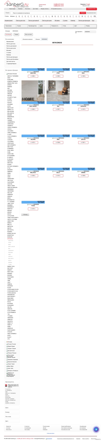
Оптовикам (83, 427)
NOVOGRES (10, 277)
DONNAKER (10, 148)
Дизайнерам (83, 426)
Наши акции (12, 8)
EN (6, 384)
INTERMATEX (10, 199)
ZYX (8, 339)
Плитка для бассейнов (12, 59)
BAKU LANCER (11, 246)
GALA (8, 175)
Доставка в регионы (66, 427)
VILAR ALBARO (11, 330)
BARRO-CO (10, 109)
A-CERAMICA (8, 390)
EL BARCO (10, 157)
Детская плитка (11, 61)
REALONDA (10, 298)
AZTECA (9, 100)
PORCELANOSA (11, 293)
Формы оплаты (45, 8)
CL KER (9, 134)
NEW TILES (10, 271)
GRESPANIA (10, 191)
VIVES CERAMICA (11, 333)
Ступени (65, 20)
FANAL (9, 173)
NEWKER (9, 273)
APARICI (9, 84)
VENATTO (10, 323)
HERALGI (9, 196)
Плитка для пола (20, 20)
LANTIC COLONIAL (12, 219)
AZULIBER (10, 104)
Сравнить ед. (91, 8)
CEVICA (9, 129)
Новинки (20, 8)
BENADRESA (10, 116)
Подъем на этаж (65, 429)
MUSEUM (9, 237)
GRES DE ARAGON (12, 187)
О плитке (27, 426)
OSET (9, 282)
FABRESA (9, 171)
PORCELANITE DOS (12, 291)
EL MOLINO (10, 159)
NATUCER (10, 268)
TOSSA (9, 264)
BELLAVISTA (10, 113)
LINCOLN (10, 256)
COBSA (9, 138)
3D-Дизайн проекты (56, 8)
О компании (28, 427)
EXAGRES (10, 169)
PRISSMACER (10, 294)
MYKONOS (10, 238)
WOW (8, 335)
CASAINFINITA (11, 122)
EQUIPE (9, 164)
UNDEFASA (10, 317)
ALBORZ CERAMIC (9, 398)
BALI (9, 248)
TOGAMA (9, 316)
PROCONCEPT (11, 296)
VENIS (8, 326)
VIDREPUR (10, 328)
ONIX (8, 280)
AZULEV (9, 102)
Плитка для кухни (47, 20)
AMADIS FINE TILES (12, 83)
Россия (14, 344)
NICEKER (9, 275)
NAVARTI (9, 270)
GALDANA (10, 252)
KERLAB (9, 210)
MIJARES (9, 231)
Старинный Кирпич (11, 63)
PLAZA (9, 287)
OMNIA (9, 278)
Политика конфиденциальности (65, 438)
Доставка (35, 8)
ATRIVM (9, 99)
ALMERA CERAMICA (12, 81)
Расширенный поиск (91, 12)
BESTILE (9, 118)
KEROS (9, 214)
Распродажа (46, 426)
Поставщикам (83, 429)
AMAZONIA (10, 240)
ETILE (8, 168)
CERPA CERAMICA (12, 127)
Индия (13, 346)
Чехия (12, 364)
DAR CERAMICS (11, 145)
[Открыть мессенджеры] (96, 429)
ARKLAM (9, 93)
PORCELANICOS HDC (13, 289)
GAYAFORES (10, 178)
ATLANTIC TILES (11, 97)
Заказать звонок (42, 4)
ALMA (6, 401)
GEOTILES (10, 180)
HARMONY (10, 194)
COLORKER (10, 141)
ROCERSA (10, 303)
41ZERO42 (8, 389)
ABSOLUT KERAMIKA (12, 76)
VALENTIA (10, 321)
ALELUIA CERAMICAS (10, 400)
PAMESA (9, 284)
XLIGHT (9, 337)
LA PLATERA (10, 215)
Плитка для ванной (33, 20)
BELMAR (9, 115)
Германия (15, 359)
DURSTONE (10, 153)
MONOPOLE (10, 235)
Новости (8, 426)
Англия (13, 357)
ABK (6, 391)
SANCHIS (9, 308)
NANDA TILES (10, 266)
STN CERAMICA (11, 312)
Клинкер (73, 20)
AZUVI (9, 106)
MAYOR (9, 228)
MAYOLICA (10, 226)
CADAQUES (10, 250)
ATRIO (9, 242)
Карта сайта (85, 438)
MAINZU (9, 222)
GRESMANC (10, 189)
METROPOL (10, 230)
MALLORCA (10, 258)
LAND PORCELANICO (12, 217)
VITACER (9, 331)
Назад (25, 214)
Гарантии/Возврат (66, 426)
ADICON (7, 396)
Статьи (8, 427)
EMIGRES (9, 161)
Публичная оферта (50, 433)
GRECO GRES (11, 185)
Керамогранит (9, 20)
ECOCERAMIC (11, 155)
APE (8, 88)
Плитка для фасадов (84, 20)
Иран (12, 366)
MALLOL (9, 224)
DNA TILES (10, 146)
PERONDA (10, 285)
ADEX (8, 77)
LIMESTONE (10, 221)
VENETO (9, 324)
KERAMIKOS (10, 207)
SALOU (9, 260)
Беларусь (15, 370)
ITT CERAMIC (10, 201)
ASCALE (9, 95)
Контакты (27, 8)
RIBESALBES (10, 300)
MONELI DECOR (11, 233)
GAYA (8, 176)
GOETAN (9, 184)
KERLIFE (9, 212)
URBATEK (9, 319)
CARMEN (9, 120)
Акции (44, 427)
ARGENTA (10, 92)
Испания (14, 73)
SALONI (9, 307)
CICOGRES (10, 130)
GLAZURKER (10, 182)
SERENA (10, 262)
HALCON (9, 192)
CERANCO (10, 125)
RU (6, 386)
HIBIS (9, 254)
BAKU (9, 244)
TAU (8, 314)
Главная (6, 9)
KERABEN (9, 205)
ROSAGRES (10, 305)
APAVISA (9, 86)
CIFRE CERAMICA (11, 132)
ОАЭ (12, 368)
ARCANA (9, 90)
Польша (14, 353)
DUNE (8, 152)
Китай (12, 350)
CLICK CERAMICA (11, 136)
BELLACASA (10, 111)
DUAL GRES (10, 150)
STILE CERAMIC (11, 310)
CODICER (9, 139)
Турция (14, 348)
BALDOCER (10, 107)
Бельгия (14, 361)
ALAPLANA (10, 79)
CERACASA (10, 123)
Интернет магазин (28, 39)
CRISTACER (10, 143)
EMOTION (10, 162)
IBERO (9, 198)
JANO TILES (10, 203)
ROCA (9, 301)
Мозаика (57, 20)
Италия (10, 341)
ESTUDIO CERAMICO (12, 166)
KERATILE (9, 208)
